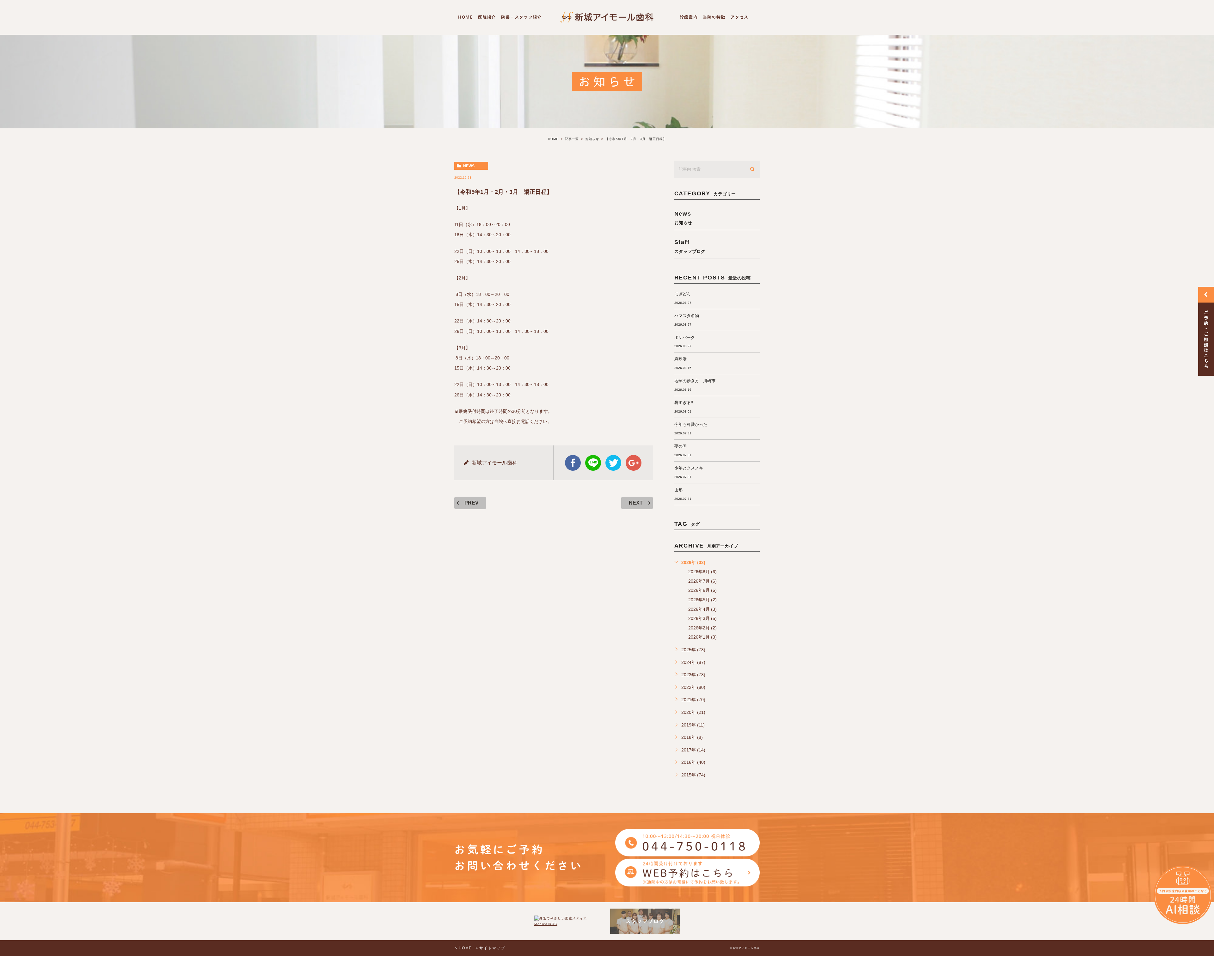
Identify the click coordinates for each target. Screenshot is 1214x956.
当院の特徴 (714, 17)
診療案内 (689, 17)
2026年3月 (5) (702, 618)
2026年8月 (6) (702, 571)
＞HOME (463, 948)
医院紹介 (487, 17)
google (633, 463)
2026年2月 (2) (702, 627)
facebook (573, 463)
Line (593, 463)
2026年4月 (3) (702, 609)
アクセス (739, 17)
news (469, 166)
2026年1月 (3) (702, 637)
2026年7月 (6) (702, 581)
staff (689, 246)
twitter (613, 463)
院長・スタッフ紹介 (521, 17)
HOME (465, 17)
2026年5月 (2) (702, 599)
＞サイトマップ (490, 948)
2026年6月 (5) (702, 590)
